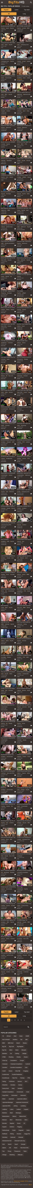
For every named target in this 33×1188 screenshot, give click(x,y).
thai (6, 690)
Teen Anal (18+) (24, 1147)
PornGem (3, 892)
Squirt (16, 1144)
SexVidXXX (3, 461)
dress (19, 210)
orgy (30, 392)
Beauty (25, 1043)
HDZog (18, 345)
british (19, 160)
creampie (10, 342)
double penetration (9, 243)
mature (19, 61)
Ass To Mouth (6, 1039)
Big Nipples (20, 1046)
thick (2, 591)
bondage (8, 193)
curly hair (24, 707)
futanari (22, 558)
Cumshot (4, 1067)
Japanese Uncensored (22, 1102)
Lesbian (18, 1109)
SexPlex (3, 147)
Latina (11, 1109)
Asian (20, 1036)
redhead (7, 624)
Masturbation (5, 1116)
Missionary (18, 1119)
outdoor (28, 442)
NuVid (2, 560)
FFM (29, 1078)
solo (19, 44)
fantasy (26, 359)
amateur (3, 442)
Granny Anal (5, 1088)
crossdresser (4, 409)
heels (2, 276)
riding (25, 624)
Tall (10, 1147)
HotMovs (19, 147)
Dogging (25, 1071)
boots (23, 723)
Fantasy (22, 1078)
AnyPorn (3, 478)
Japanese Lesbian (22, 1099)
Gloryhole (4, 1085)
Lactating (23, 1106)
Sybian (4, 1147)
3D (18, 558)
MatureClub (4, 296)
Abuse (30, 1184)
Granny (20, 1085)
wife (13, 442)
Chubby (19, 1057)
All (9, 14)
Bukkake (4, 1053)
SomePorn (3, 412)
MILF (28, 28)
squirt (19, 905)
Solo (3, 1144)
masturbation (21, 475)
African (9, 1036)
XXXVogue (3, 163)
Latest (16, 9)
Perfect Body (5, 1130)
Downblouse (5, 1078)
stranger (3, 160)
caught (19, 839)
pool (19, 144)
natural (28, 61)
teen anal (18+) (10, 773)
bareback (9, 160)
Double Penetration (17, 1074)
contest (24, 28)
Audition (15, 1039)
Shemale (20, 1137)
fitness (3, 375)
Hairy (13, 1088)
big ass (12, 28)
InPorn (18, 412)
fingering (3, 293)
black (2, 77)
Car (11, 1053)
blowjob (26, 375)
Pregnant (21, 1130)
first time (12, 491)
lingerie (3, 111)
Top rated (27, 9)
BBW (9, 210)
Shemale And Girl (6, 1140)
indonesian (20, 889)
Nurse (18, 1123)
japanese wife (26, 94)
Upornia (3, 246)
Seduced (12, 1137)
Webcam (20, 1154)
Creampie (4, 1064)
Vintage (4, 1154)
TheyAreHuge (20, 80)
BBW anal (10, 1043)
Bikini (10, 1050)
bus (23, 541)
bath (19, 226)
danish (3, 889)
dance (3, 640)
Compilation (13, 1060)
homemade (8, 77)
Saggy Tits (27, 1133)
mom (7, 574)
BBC (11, 839)
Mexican (4, 1119)
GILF (26, 1081)
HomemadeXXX (21, 229)
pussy (19, 491)
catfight (24, 177)
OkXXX (2, 196)
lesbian (24, 309)
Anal (15, 1036)
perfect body (9, 226)
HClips (18, 660)
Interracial (23, 1095)
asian (6, 44)
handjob (3, 508)
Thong (9, 1151)
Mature (14, 1116)
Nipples (12, 1123)
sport (24, 111)
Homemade (20, 1092)
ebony (19, 326)
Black (16, 1050)
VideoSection (4, 494)
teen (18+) (3, 260)
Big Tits (4, 1050)
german (19, 922)
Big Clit (4, 1046)
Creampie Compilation (16, 1064)
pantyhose (4, 342)
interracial (3, 988)
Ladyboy (4, 1109)
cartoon (24, 458)
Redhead (4, 1133)
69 (6, 375)
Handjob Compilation (8, 1092)
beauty (8, 508)
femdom (20, 409)
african (19, 342)
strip (19, 789)
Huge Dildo (5, 1095)
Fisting (4, 1081)
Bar (21, 1039)
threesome (20, 359)
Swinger (23, 1144)
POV (26, 144)
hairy (28, 111)
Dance (10, 1071)
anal (27, 210)
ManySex (19, 279)
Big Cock (11, 1046)
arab (2, 44)
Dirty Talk (17, 1071)
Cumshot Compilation (16, 1067)
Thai (3, 1151)
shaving (19, 756)
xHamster (19, 113)
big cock (11, 375)
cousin (9, 326)
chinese (20, 111)
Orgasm (4, 1126)
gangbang (20, 591)
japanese (20, 94)
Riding (12, 1133)
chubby (13, 905)
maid (2, 607)
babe (28, 193)
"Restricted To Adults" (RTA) (21, 1181)
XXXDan (19, 47)
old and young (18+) (6, 524)
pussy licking (25, 905)
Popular (6, 9)
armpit (24, 61)
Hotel (27, 1092)
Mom (26, 1119)
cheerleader (4, 475)
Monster (4, 1123)
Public (28, 1130)
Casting (17, 1053)
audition (3, 955)
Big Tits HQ (16, 2)
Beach (18, 1043)
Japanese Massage (7, 1102)
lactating (20, 77)
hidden (19, 508)
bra (6, 591)
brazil (7, 28)
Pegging (19, 1126)
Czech (4, 1071)
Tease (15, 1147)
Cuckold (27, 1064)
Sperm (9, 1144)
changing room (25, 44)
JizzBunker (19, 31)
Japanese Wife (6, 1106)
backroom (24, 243)
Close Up (4, 1060)
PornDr (18, 97)
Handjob (20, 1088)
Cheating (11, 1057)
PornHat (19, 246)
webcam (23, 260)
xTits (2, 31)
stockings (20, 375)
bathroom (23, 226)
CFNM (4, 1057)
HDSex (18, 64)
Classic (26, 1057)
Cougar (22, 1060)
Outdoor (12, 1126)
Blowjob (24, 1050)
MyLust (2, 809)
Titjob (24, 1151)
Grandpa (13, 1085)
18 (11, 276)
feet (2, 856)
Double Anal (5, 1074)
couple (24, 922)
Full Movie (11, 1081)
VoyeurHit (19, 511)
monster (12, 574)
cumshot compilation (23, 872)
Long (24, 14)
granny (19, 541)
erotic (28, 690)
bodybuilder (9, 458)
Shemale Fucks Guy (20, 1140)
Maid (11, 1113)
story (2, 392)
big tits (3, 28)
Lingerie (26, 1109)
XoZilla (2, 329)
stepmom (8, 127)
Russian (19, 1133)
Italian (3, 1099)
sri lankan (20, 938)
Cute (26, 1067)
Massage (18, 1113)
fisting (7, 309)
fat (6, 723)
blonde (28, 160)
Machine (4, 1113)
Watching (12, 1154)
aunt (26, 558)
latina (7, 640)
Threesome (17, 1151)
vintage (19, 177)
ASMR (27, 1036)
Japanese (11, 1099)
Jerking (15, 1106)
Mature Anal (22, 1116)
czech (25, 392)
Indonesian (14, 1095)
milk (8, 541)
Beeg (18, 842)
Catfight (24, 1053)
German (20, 1081)
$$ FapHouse (20, 180)
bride (7, 839)
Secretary (4, 1137)
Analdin (3, 80)
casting (19, 442)
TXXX (18, 163)
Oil (24, 1123)
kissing (19, 309)
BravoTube (19, 428)
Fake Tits (14, 1078)
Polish (13, 1130)
